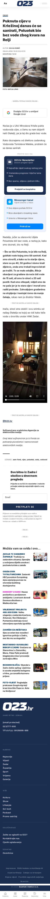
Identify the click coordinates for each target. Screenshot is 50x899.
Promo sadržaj (10, 816)
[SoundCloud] (27, 737)
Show (37, 596)
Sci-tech (7, 809)
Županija (7, 768)
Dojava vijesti (11, 877)
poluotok (30, 460)
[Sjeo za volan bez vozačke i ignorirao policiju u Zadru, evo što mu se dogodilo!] (40, 632)
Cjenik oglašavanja (12, 842)
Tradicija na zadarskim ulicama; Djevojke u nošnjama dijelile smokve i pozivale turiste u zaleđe (16, 561)
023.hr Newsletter (24, 160)
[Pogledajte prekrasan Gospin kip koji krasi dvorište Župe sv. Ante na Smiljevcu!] (40, 685)
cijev (24, 460)
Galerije (6, 779)
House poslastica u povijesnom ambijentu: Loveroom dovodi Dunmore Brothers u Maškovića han (16, 597)
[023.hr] (25, 3)
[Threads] (38, 737)
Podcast (7, 812)
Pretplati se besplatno (25, 189)
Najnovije (7, 756)
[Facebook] (4, 737)
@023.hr (7, 421)
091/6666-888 (21, 730)
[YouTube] (10, 737)
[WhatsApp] (32, 737)
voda (37, 460)
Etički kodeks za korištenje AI (30, 868)
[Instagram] (16, 737)
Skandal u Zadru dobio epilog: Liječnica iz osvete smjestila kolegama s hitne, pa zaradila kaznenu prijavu (16, 670)
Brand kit (24, 881)
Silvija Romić (14, 48)
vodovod (43, 460)
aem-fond (17, 460)
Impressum (11, 868)
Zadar (5, 15)
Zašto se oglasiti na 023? (15, 834)
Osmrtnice (8, 853)
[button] (5, 3)
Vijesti (6, 760)
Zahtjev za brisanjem (32, 873)
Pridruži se (25, 226)
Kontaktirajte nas (11, 838)
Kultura (6, 797)
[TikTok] (21, 737)
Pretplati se (25, 506)
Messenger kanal (23, 200)
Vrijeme (6, 775)
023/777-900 (9, 726)
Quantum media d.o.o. (29, 887)
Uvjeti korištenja (15, 873)
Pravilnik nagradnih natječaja (31, 877)
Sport (5, 771)
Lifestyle (7, 805)
